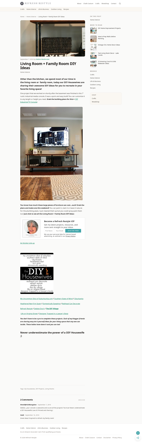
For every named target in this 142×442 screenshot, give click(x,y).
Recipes (66, 9)
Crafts (97, 3)
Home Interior (31, 9)
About (79, 3)
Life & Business (43, 9)
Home (22, 17)
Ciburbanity (78, 299)
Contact (113, 3)
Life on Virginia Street (29, 313)
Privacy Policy (117, 438)
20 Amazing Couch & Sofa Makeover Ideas (107, 62)
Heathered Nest (26, 304)
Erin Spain (37, 304)
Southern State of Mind (63, 299)
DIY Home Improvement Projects (109, 28)
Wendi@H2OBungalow (28, 405)
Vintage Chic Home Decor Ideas (109, 45)
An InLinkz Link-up (27, 243)
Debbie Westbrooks (42, 59)
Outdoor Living (56, 9)
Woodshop (105, 3)
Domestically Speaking (51, 304)
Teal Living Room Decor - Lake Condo (108, 54)
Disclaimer (107, 438)
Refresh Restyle (26, 309)
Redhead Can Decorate (71, 304)
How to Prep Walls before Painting (107, 37)
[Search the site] (120, 3)
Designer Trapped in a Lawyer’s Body (53, 313)
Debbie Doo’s (39, 309)
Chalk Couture (88, 3)
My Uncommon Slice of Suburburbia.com (36, 299)
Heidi (22, 415)
